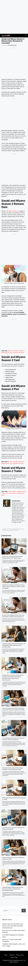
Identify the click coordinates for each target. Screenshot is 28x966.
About (5, 955)
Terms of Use (14, 957)
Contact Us (12, 955)
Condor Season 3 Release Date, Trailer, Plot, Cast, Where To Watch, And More (13, 493)
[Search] (24, 910)
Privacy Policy (20, 955)
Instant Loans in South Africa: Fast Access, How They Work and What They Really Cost (12, 926)
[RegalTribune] (5, 35)
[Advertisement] (14, 17)
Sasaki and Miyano (13, 211)
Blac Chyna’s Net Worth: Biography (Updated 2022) (11, 530)
